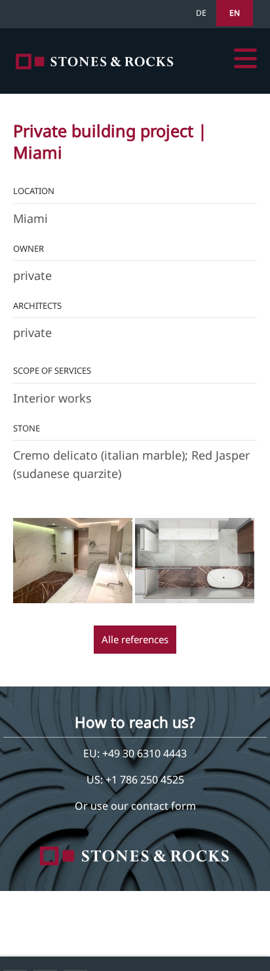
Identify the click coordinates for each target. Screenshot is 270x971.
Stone (26, 428)
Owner (28, 248)
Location (33, 191)
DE (201, 12)
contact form (163, 806)
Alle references (135, 639)
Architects (37, 305)
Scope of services (52, 370)
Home (95, 61)
